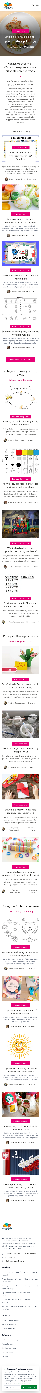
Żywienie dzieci (20, 31)
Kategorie (6, 1335)
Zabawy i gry (6, 1356)
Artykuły (6, 1267)
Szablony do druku (20, 147)
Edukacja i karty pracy (20, 270)
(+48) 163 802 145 (11, 1257)
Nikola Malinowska (9, 1324)
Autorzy (6, 1315)
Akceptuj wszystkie (29, 1387)
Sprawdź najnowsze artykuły (20, 359)
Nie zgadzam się (12, 1387)
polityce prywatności (24, 1383)
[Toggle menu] (37, 5)
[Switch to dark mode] (33, 5)
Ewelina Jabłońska (8, 1328)
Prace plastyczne (20, 214)
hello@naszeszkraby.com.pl (15, 1261)
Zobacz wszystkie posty (20, 380)
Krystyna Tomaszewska (10, 1320)
